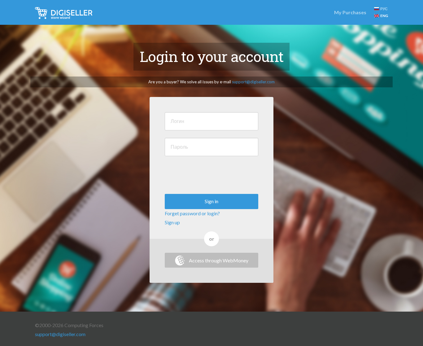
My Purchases (350, 12)
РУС (384, 9)
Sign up (172, 222)
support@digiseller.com (253, 81)
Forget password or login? (192, 213)
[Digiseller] (63, 12)
